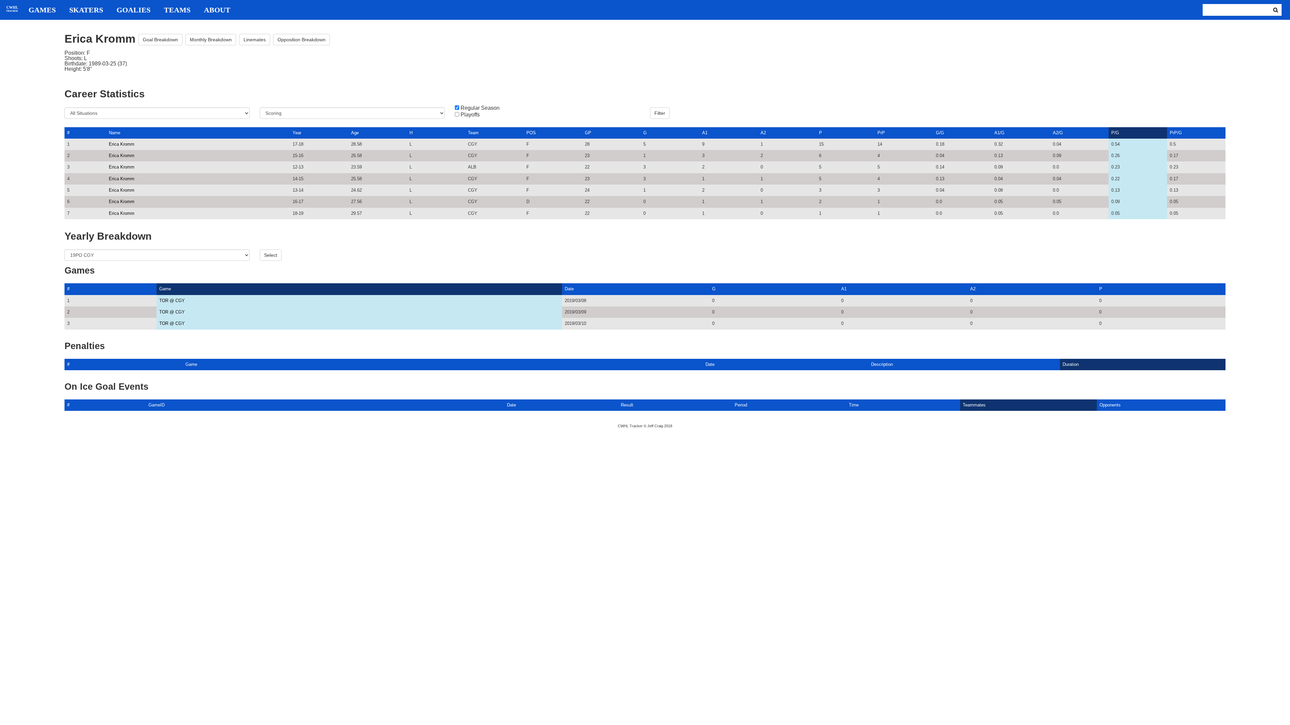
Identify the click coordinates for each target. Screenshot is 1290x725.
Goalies (133, 10)
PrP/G (1176, 132)
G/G (940, 132)
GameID (156, 404)
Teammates (974, 404)
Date (569, 288)
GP (588, 132)
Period (741, 404)
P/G (1115, 132)
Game (165, 288)
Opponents (1110, 404)
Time (854, 404)
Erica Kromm (121, 144)
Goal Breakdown (160, 39)
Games (42, 10)
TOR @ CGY (172, 300)
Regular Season (480, 108)
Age (355, 132)
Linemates (255, 39)
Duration (1071, 364)
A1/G (999, 132)
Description (882, 364)
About (217, 10)
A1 (704, 132)
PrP (881, 132)
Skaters (86, 10)
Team (473, 132)
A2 (763, 132)
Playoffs (470, 114)
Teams (177, 10)
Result (627, 404)
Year (297, 132)
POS (531, 132)
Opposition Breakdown (301, 39)
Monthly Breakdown (211, 39)
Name (114, 132)
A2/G (1058, 132)
